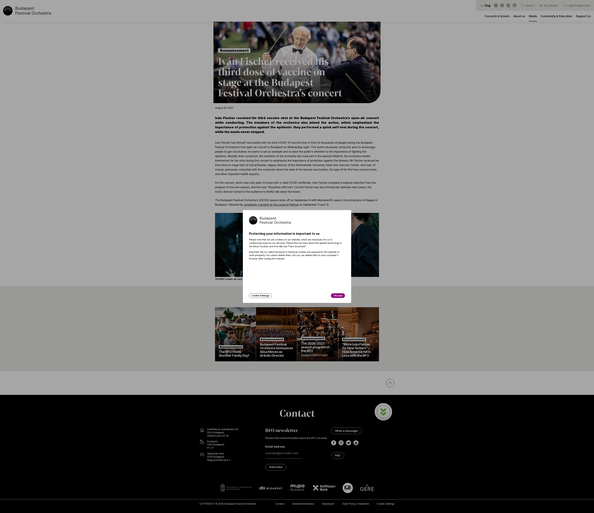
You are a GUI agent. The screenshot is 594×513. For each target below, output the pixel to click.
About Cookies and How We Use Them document (279, 246)
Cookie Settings (260, 295)
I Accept (337, 295)
